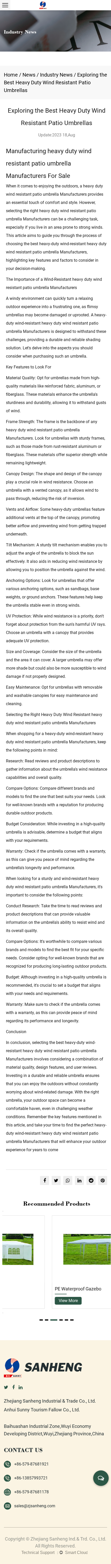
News (28, 75)
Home (11, 75)
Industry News (56, 75)
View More (22, 1300)
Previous (2, 1211)
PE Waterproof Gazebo (32, 1288)
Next (2, 1312)
